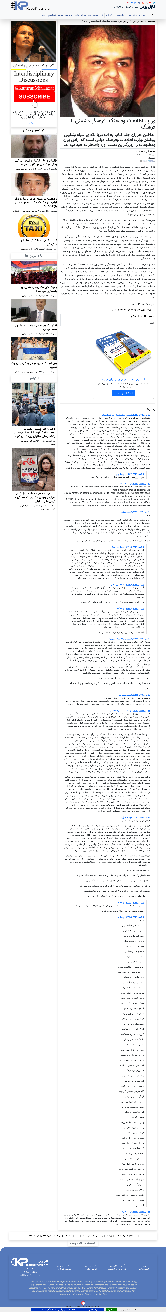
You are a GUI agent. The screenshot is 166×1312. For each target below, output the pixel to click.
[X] (141, 161)
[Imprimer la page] (146, 161)
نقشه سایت (144, 1268)
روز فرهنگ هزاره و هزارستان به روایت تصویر (34, 365)
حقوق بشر (137, 21)
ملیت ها (134, 1236)
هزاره (125, 1236)
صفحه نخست (149, 21)
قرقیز (77, 1236)
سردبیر (142, 15)
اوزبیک (109, 1236)
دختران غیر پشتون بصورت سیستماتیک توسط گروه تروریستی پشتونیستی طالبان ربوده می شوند (34, 432)
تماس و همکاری (64, 1268)
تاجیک (117, 1236)
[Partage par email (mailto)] (154, 161)
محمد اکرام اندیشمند (144, 152)
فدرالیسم (52, 15)
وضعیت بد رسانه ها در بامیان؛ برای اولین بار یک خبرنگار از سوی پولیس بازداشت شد (35, 202)
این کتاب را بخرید (123, 393)
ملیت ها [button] (120, 15)
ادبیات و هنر (93, 15)
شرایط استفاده (90, 1268)
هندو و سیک (88, 1236)
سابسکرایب (34, 122)
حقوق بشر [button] (132, 15)
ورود (144, 1265)
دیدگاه (83, 15)
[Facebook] (151, 161)
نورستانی (67, 1236)
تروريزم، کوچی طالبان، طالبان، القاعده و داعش (133, 309)
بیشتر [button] (43, 15)
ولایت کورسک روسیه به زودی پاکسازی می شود (39, 289)
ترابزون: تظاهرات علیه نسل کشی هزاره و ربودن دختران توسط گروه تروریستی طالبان (35, 497)
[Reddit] (144, 161)
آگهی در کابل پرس (117, 1265)
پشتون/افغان (48, 1236)
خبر (102, 15)
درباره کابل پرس (64, 1265)
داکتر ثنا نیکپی (27, 295)
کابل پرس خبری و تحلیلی (25, 169)
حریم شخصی (90, 1265)
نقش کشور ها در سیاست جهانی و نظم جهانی (36, 327)
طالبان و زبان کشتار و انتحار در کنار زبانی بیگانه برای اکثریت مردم (36, 162)
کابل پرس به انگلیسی (117, 1268)
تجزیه (60, 15)
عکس (76, 15)
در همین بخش (33, 130)
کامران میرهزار (25, 248)
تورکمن (100, 1236)
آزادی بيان (127, 21)
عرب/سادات (33, 1236)
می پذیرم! (111, 1309)
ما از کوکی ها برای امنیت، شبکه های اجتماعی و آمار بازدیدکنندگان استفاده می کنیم (67, 1309)
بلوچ (59, 1236)
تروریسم (68, 15)
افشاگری (109, 15)
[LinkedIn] (149, 161)
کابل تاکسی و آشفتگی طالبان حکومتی (39, 242)
